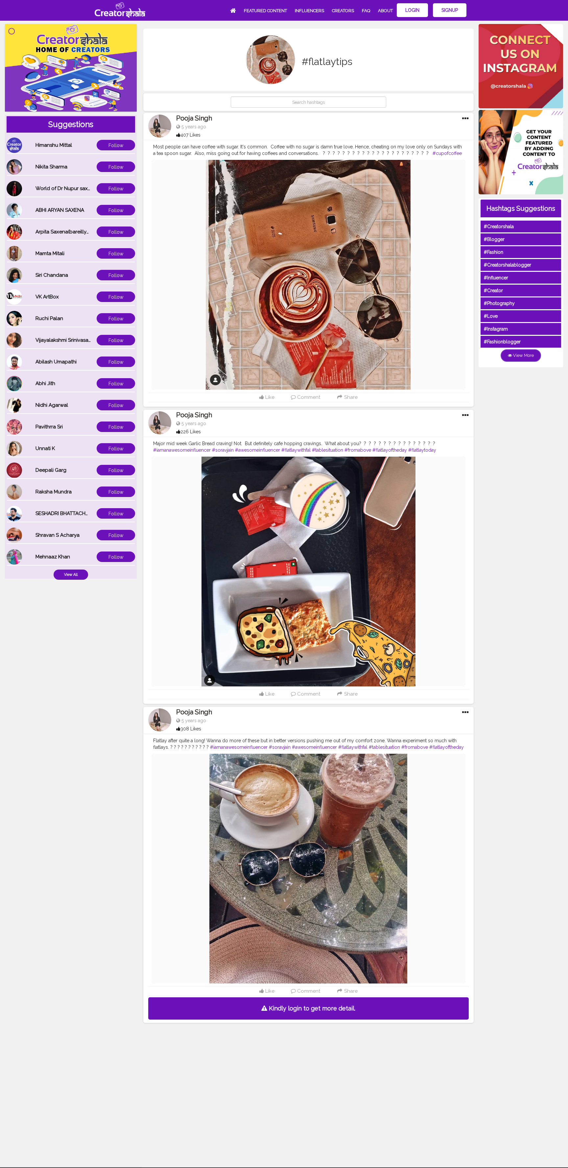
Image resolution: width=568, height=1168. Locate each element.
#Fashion (493, 252)
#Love (491, 316)
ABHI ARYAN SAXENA (60, 210)
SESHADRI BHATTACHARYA (67, 513)
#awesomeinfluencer (257, 450)
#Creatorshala (499, 226)
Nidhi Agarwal (52, 405)
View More (523, 355)
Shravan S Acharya (58, 535)
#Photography (499, 303)
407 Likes (190, 135)
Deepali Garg (51, 470)
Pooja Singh (194, 118)
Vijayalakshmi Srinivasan (63, 340)
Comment (308, 397)
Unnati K (45, 448)
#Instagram (496, 329)
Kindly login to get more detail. (311, 1008)
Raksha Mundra (54, 492)
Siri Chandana (52, 275)
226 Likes (190, 431)
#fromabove (357, 450)
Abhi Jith (45, 383)
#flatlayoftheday (389, 450)
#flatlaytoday (422, 450)
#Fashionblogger (502, 341)
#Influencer (496, 277)
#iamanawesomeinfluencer (182, 450)
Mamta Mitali (50, 253)
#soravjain (223, 450)
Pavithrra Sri (49, 427)
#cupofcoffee (447, 153)
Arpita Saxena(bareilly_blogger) (73, 232)
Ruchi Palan (49, 318)
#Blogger (494, 239)
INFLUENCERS (309, 10)
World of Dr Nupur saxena (66, 188)
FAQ (366, 10)
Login (412, 10)
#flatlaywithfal (296, 450)
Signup (449, 10)
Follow (115, 145)
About (385, 10)
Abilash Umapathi (56, 362)
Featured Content (265, 10)
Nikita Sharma (51, 167)
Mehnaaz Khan (53, 557)
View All (71, 575)
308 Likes (190, 728)
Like (269, 397)
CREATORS (343, 10)
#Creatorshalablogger (507, 265)
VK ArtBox (47, 297)
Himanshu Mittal (54, 145)
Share (350, 397)
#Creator (493, 290)
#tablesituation (327, 450)
